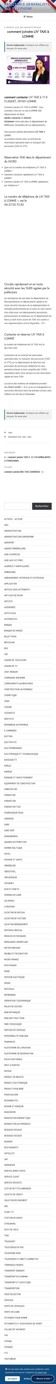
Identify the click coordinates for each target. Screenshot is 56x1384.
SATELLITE (9, 1153)
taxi (22, 121)
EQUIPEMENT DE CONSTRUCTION (19, 783)
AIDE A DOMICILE (12, 554)
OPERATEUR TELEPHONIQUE (17, 1000)
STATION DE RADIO (13, 1217)
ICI (43, 323)
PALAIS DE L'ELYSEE (13, 1006)
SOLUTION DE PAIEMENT (15, 1200)
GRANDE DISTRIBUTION (15, 842)
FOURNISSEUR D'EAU (13, 812)
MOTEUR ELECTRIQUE (14, 977)
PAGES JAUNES (14, 387)
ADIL (6, 525)
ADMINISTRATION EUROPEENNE (19, 536)
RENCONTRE (10, 1112)
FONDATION (9, 795)
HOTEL (7, 853)
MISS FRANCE (10, 965)
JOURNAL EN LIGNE (12, 894)
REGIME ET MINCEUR (14, 1106)
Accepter (12, 1378)
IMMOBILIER (10, 865)
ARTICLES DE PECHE (13, 595)
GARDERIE (9, 818)
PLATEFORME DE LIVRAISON (17, 1047)
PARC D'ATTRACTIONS (14, 1018)
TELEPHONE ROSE (12, 1253)
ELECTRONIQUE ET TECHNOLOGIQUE (21, 754)
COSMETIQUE (10, 695)
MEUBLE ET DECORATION (16, 953)
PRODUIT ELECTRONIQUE (16, 1082)
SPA (6, 1206)
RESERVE (8, 1141)
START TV (9, 1212)
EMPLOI (7, 765)
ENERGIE (8, 771)
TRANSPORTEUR (12, 1288)
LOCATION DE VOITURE (15, 918)
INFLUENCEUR (10, 877)
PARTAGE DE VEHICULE (14, 1030)
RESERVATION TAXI (17, 437)
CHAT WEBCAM (11, 671)
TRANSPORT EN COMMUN (16, 1276)
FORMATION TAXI (12, 806)
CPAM (6, 701)
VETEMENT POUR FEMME (15, 1317)
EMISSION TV (10, 759)
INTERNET (9, 883)
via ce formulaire (27, 394)
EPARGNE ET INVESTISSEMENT (18, 777)
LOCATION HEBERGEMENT (16, 924)
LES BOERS (9, 900)
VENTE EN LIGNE (12, 1311)
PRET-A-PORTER (12, 1065)
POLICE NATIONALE (13, 1059)
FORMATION (10, 801)
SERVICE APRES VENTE (15, 1170)
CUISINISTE (9, 713)
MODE (7, 971)
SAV (6, 1159)
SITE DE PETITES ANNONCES (17, 1188)
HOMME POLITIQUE (13, 848)
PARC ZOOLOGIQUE (13, 1024)
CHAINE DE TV (11, 666)
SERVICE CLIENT (11, 1176)
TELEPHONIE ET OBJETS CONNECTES (21, 1259)
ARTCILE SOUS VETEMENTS (17, 589)
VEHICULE (8, 1300)
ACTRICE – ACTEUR (13, 519)
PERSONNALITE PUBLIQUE (16, 1035)
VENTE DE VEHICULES (14, 1306)
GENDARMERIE (11, 836)
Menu (30, 16)
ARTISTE (8, 601)
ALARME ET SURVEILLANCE (16, 566)
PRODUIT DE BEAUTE (14, 1077)
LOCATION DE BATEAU (14, 912)
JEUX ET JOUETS (11, 889)
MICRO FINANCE (11, 959)
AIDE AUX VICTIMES (13, 560)
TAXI (10, 433)
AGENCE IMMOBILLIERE (15, 548)
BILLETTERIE (10, 636)
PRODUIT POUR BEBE (14, 1088)
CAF (6, 654)
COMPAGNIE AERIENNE (14, 677)
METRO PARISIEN (12, 947)
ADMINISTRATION (12, 530)
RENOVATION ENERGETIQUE (17, 1118)
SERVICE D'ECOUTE (13, 1182)
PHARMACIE (9, 1041)
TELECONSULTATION (13, 1247)
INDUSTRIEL (10, 871)
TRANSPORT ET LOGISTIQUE (17, 1282)
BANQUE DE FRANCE (13, 630)
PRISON (7, 1071)
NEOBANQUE (10, 994)
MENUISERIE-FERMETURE (16, 942)
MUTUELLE (9, 989)
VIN (6, 1335)
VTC (6, 1353)
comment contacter (16, 97)
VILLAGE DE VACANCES (14, 1329)
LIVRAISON (9, 906)
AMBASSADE (10, 572)
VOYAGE (8, 1341)
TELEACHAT (9, 1241)
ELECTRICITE (10, 742)
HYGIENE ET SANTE (13, 859)
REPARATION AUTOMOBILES (17, 1124)
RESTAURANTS (11, 1147)
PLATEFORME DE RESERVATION (18, 1053)
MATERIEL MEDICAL (13, 930)
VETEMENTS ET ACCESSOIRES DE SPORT (23, 1323)
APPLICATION (10, 583)
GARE (6, 824)
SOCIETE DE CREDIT (13, 1194)
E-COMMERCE (10, 730)
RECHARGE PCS (11, 1100)
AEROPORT (9, 542)
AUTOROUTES (10, 619)
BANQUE (8, 625)
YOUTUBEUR (10, 1358)
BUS (6, 648)
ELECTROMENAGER (13, 748)
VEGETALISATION (12, 1294)
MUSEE (7, 983)
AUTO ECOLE (10, 613)
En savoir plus (21, 48)
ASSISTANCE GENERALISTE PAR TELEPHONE (27, 6)
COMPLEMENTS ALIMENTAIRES (18, 683)
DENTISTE (9, 718)
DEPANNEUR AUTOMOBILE (16, 724)
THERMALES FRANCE (13, 1265)
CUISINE (8, 707)
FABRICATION (10, 789)
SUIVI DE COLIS (11, 1229)
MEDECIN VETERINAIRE (15, 936)
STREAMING (10, 1223)
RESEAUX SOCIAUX (13, 1129)
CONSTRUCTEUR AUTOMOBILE (18, 689)
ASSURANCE (9, 607)
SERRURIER (9, 1165)
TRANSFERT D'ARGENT (14, 1270)
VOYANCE (8, 1347)
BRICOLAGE (9, 642)
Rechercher (42, 506)
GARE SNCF (9, 830)
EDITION (8, 736)
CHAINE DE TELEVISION (15, 660)
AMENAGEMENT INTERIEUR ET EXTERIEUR (24, 577)
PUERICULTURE (11, 1094)
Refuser (28, 1378)
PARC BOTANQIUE (12, 1012)
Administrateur (32, 27)
